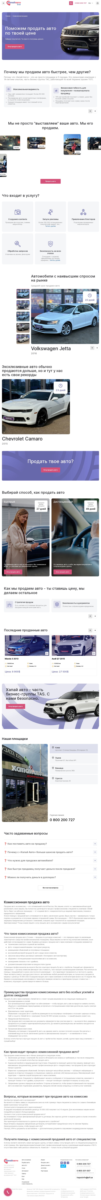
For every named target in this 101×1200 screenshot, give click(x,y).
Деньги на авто (45, 1165)
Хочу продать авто (15, 46)
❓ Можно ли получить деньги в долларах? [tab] (30, 877)
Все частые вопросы (50, 888)
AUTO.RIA (43, 1168)
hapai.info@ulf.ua (85, 1177)
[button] (90, 111)
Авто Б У (24, 1165)
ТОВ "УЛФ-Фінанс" (38, 1189)
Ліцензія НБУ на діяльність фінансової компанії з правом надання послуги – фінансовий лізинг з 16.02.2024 (43, 1191)
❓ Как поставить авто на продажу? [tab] (25, 843)
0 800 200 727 (81, 3)
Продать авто (50, 181)
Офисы (24, 1173)
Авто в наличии (26, 1160)
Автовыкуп (25, 1171)
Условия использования (68, 1193)
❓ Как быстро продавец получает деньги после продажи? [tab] (39, 868)
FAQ (23, 1179)
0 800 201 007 (83, 1171)
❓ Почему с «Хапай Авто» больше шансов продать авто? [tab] (38, 852)
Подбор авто (26, 1162)
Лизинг (43, 1160)
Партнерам (44, 1171)
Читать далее (50, 226)
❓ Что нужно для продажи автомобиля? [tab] (28, 860)
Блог (23, 1176)
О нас (23, 1168)
